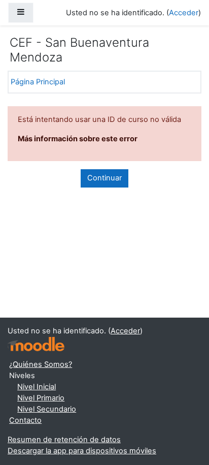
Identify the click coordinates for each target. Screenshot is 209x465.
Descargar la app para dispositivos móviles (82, 450)
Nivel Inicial (36, 386)
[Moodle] (36, 344)
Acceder (183, 12)
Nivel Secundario (46, 409)
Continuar (104, 177)
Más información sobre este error (77, 138)
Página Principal (38, 81)
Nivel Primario (40, 397)
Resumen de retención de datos (64, 439)
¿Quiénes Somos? (40, 364)
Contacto (25, 420)
